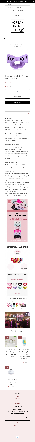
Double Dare (8, 82)
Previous (8, 114)
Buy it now (17, 102)
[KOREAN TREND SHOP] (17, 26)
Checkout (20, 10)
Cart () (15, 10)
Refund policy (17, 422)
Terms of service (17, 429)
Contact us (17, 403)
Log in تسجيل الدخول (22, 7)
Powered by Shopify (24, 433)
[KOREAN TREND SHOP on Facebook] (13, 15)
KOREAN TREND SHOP (14, 433)
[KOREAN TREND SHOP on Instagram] (19, 15)
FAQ (18, 401)
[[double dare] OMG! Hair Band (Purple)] (17, 61)
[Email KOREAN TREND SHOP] (22, 15)
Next (27, 114)
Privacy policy (17, 426)
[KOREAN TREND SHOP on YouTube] (16, 15)
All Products (17, 398)
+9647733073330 (11, 7)
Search (17, 396)
